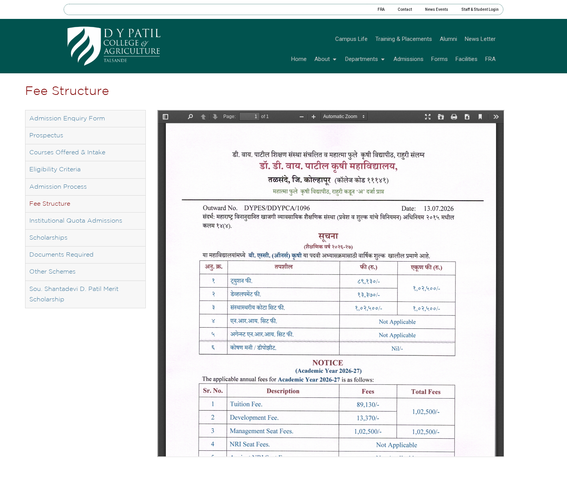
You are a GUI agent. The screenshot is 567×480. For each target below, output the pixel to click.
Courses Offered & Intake (67, 152)
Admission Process (58, 187)
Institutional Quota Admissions (75, 221)
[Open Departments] (383, 59)
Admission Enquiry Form (67, 119)
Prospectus (46, 136)
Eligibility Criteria (55, 169)
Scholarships (48, 238)
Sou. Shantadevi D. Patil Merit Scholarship (73, 294)
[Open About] (335, 59)
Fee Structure (49, 204)
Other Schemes (52, 272)
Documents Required (61, 255)
